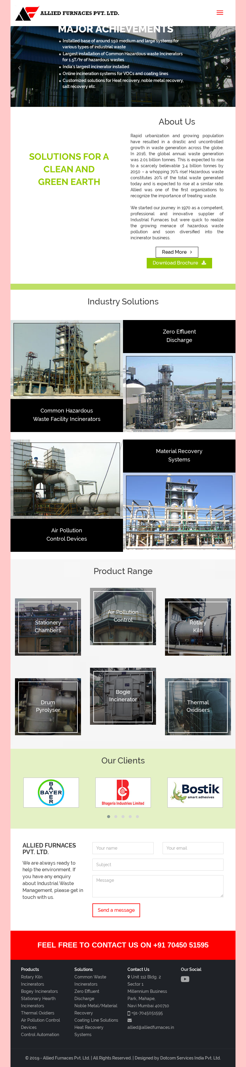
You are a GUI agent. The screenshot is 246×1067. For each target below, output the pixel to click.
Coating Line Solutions (96, 1020)
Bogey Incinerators (39, 991)
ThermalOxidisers (198, 706)
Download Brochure (176, 263)
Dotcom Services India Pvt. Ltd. (190, 1058)
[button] (27, 66)
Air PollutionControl (123, 616)
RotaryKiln (198, 626)
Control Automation (40, 1034)
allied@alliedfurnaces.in (151, 1027)
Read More (175, 252)
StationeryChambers (48, 626)
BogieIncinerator (123, 696)
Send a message (116, 910)
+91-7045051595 (147, 1013)
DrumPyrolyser (48, 706)
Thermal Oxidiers (37, 1013)
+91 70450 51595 (180, 945)
